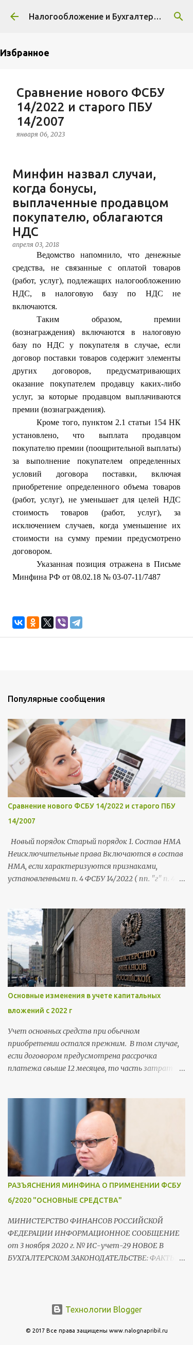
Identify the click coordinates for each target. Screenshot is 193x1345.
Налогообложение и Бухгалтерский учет (110, 16)
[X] (47, 622)
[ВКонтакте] (18, 622)
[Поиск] (178, 16)
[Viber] (62, 622)
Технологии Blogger (102, 1309)
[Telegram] (76, 622)
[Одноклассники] (33, 622)
